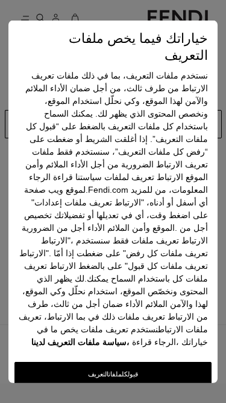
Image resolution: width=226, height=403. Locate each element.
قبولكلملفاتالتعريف (113, 374)
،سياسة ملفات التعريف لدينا (80, 342)
